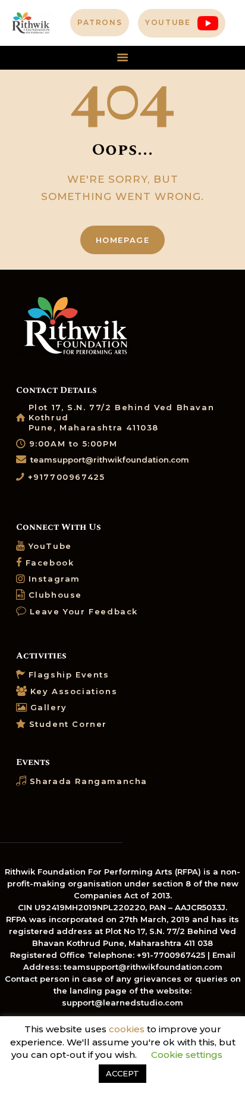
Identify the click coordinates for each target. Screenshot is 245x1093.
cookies (127, 1029)
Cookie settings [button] (186, 1054)
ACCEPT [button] (122, 1073)
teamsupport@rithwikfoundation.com (109, 459)
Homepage (123, 240)
